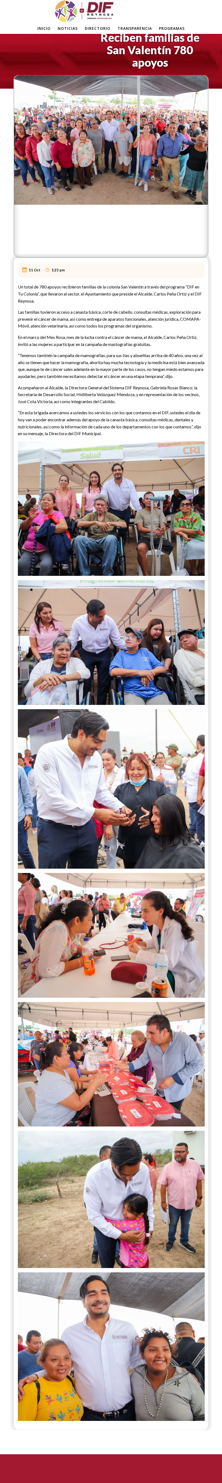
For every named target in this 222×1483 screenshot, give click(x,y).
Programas (172, 28)
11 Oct (34, 270)
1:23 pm (58, 270)
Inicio (44, 28)
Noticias (68, 28)
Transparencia (134, 28)
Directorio (97, 28)
